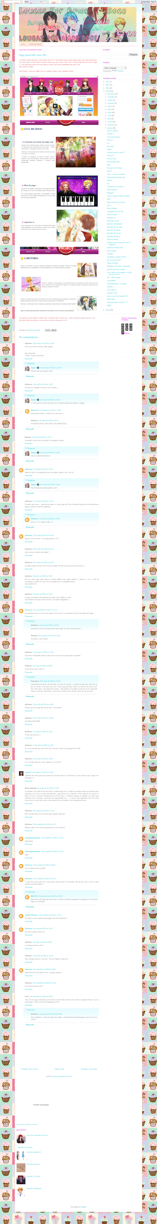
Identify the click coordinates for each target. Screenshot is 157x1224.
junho (110, 112)
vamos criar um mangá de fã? (117, 296)
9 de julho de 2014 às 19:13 (42, 594)
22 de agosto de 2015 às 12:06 (50, 410)
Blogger (83, 1207)
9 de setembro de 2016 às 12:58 (44, 983)
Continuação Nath (113, 162)
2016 (108, 85)
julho (109, 109)
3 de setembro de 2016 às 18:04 (44, 969)
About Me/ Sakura (35, 44)
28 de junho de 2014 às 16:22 (43, 562)
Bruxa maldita (112, 208)
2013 (108, 310)
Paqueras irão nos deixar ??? (117, 302)
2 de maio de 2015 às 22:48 (48, 625)
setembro (111, 103)
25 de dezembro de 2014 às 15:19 (45, 610)
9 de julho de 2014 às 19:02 (42, 576)
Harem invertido (112, 239)
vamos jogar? (112, 251)
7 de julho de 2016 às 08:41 (42, 942)
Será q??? (110, 156)
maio (109, 115)
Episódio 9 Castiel (33, 1164)
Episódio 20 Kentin (113, 230)
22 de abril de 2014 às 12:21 (41, 437)
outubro (110, 100)
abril (109, 119)
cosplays (110, 254)
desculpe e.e (111, 218)
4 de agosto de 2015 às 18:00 (42, 772)
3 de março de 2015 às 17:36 (43, 652)
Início (23, 44)
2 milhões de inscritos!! (115, 187)
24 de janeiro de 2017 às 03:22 (49, 636)
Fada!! (109, 149)
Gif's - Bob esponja (113, 277)
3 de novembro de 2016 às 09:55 (50, 1014)
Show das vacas (113, 221)
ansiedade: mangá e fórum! (116, 257)
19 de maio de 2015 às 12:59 (43, 718)
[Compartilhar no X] (51, 330)
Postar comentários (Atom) (62, 1076)
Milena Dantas (112, 190)
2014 (108, 91)
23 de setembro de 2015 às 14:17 (44, 824)
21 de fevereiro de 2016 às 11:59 (49, 915)
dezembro (111, 94)
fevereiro (111, 125)
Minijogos (110, 193)
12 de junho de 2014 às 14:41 (43, 535)
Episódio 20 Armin (113, 236)
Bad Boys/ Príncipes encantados (118, 266)
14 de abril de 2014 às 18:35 (43, 384)
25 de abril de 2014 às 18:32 (50, 485)
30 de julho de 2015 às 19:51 (43, 759)
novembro (111, 97)
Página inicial (59, 1069)
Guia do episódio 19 (34, 1152)
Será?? (109, 171)
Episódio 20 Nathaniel (114, 224)
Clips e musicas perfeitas (116, 174)
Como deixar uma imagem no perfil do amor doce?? (119, 273)
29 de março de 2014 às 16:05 (43, 343)
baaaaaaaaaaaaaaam (32, 838)
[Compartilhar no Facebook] (53, 330)
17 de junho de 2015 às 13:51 (43, 745)
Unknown (34, 410)
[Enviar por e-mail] (46, 330)
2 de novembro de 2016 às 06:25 (41, 996)
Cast (108, 205)
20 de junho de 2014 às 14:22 (43, 549)
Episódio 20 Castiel (114, 233)
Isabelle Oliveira (31, 915)
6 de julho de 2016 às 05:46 (48, 420)
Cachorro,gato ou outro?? (116, 152)
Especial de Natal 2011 (115, 247)
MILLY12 (34, 896)
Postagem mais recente (29, 1069)
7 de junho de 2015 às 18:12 (43, 732)
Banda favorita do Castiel (116, 202)
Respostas (31, 363)
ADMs (109, 305)
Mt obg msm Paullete (114, 168)
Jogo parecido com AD (115, 211)
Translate (120, 71)
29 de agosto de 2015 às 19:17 (44, 811)
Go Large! (34, 1124)
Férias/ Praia (111, 159)
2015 (108, 88)
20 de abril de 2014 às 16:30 (50, 400)
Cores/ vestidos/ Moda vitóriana (118, 196)
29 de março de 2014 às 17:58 (50, 368)
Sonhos (109, 180)
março (110, 122)
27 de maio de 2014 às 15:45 (43, 501)
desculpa (110, 146)
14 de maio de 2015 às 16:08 (43, 704)
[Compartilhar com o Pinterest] (55, 330)
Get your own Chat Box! (24, 1124)
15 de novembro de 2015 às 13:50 (50, 896)
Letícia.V (28, 772)
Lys (108, 143)
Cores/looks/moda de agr (116, 177)
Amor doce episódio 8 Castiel (37, 1135)
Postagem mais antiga (89, 1069)
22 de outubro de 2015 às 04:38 (44, 865)
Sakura (33, 368)
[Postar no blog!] (48, 330)
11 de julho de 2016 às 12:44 (43, 956)
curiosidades (111, 280)
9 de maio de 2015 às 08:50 (42, 666)
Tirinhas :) (110, 134)
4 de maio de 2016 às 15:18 (42, 928)
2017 (108, 82)
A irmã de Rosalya (113, 137)
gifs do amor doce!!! (114, 260)
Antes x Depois (112, 131)
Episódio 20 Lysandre (114, 227)
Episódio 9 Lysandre (25, 1147)
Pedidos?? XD (112, 293)
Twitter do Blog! (112, 263)
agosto (110, 106)
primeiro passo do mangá (116, 269)
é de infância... (112, 290)
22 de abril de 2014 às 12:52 (50, 453)
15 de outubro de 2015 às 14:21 (52, 838)
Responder (29, 359)
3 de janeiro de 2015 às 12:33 (49, 519)
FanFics (110, 140)
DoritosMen (111, 299)
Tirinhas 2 (110, 287)
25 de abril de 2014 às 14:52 (43, 469)
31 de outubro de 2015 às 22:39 (44, 879)
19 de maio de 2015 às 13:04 (49, 681)
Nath (108, 165)
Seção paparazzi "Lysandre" (117, 284)
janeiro (110, 128)
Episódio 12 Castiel (33, 1176)
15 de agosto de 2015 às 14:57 (48, 788)
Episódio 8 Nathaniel (34, 1188)
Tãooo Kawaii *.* (113, 215)
